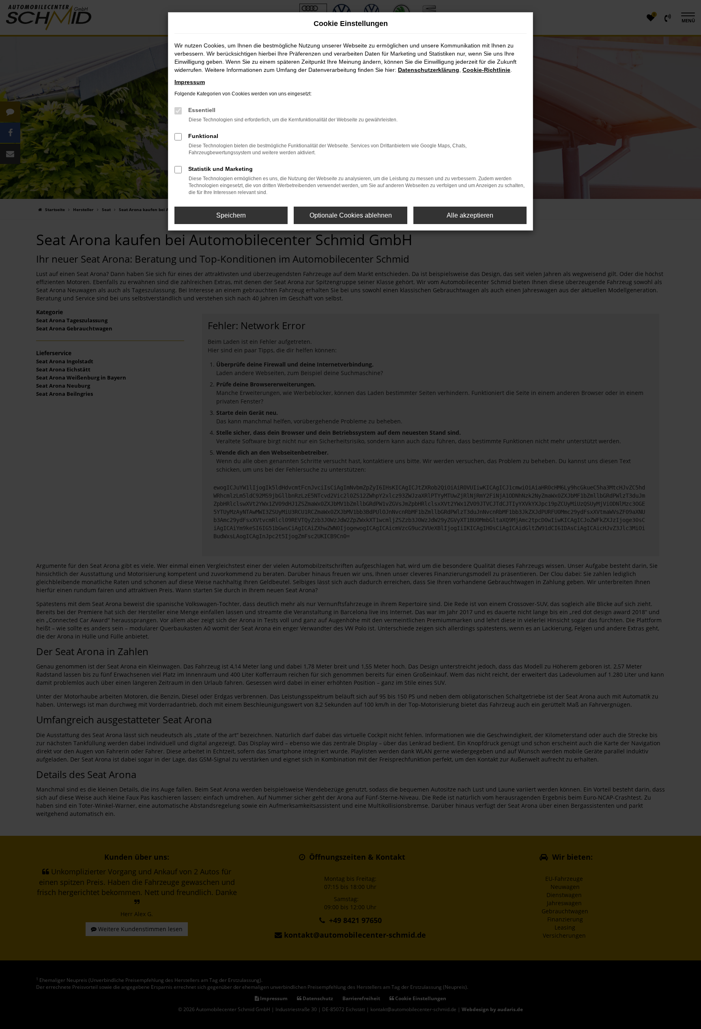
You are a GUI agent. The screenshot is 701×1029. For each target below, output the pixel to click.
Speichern (231, 215)
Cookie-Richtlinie (486, 70)
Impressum (189, 82)
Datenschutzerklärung (428, 70)
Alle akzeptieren (470, 215)
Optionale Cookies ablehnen (351, 215)
